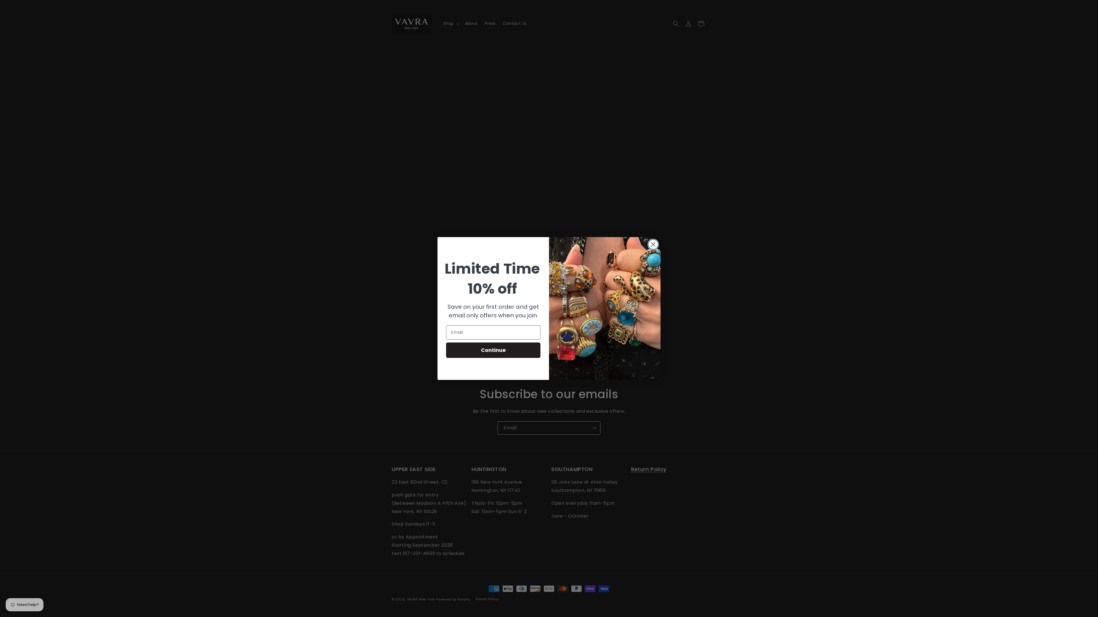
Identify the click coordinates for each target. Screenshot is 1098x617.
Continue (493, 350)
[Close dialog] (653, 244)
